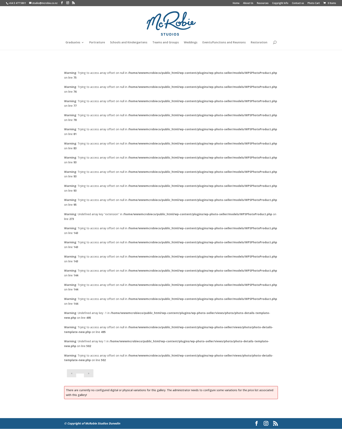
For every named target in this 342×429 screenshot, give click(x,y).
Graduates (73, 42)
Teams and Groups (165, 42)
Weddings (190, 42)
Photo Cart (314, 3)
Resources (263, 3)
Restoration (259, 42)
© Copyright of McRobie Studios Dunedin (92, 423)
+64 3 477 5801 (17, 3)
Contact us (298, 3)
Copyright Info (280, 3)
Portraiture (97, 42)
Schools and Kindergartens (128, 42)
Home (236, 3)
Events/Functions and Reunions (224, 42)
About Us (248, 3)
